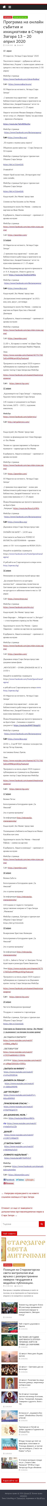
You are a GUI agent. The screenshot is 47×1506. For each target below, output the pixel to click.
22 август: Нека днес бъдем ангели (30, 1354)
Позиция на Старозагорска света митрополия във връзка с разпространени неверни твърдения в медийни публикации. (21, 1276)
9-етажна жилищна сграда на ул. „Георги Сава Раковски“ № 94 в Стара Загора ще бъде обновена (30, 1463)
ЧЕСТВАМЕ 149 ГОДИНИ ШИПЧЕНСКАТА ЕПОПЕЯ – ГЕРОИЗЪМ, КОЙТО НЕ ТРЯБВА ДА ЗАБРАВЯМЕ (30, 1341)
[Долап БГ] (4, 7)
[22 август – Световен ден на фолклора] (9, 1366)
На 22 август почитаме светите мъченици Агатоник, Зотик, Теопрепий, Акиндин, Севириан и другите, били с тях (31, 1399)
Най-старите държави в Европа (29, 1325)
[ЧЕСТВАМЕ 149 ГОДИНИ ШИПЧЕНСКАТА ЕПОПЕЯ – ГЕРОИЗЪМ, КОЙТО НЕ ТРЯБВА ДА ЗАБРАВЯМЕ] (9, 1336)
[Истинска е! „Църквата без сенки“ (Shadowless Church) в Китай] (9, 1412)
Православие (19, 1265)
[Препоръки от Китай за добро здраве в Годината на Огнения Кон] (9, 1426)
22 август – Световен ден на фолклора (31, 1368)
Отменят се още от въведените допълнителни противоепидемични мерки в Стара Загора (22, 1212)
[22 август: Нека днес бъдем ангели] (9, 1352)
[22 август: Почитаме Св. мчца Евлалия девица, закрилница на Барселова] (9, 1379)
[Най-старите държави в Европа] (9, 1323)
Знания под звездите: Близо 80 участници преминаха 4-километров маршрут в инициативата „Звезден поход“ (31, 1309)
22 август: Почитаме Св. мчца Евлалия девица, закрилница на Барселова (31, 1382)
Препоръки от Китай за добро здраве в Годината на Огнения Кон (31, 1429)
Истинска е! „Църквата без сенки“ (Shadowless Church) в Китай (30, 1415)
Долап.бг (20, 45)
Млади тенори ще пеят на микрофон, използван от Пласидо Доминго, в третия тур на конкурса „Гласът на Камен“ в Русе (30, 1445)
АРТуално (8, 17)
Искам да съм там (20, 17)
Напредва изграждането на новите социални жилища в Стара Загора (20, 1195)
